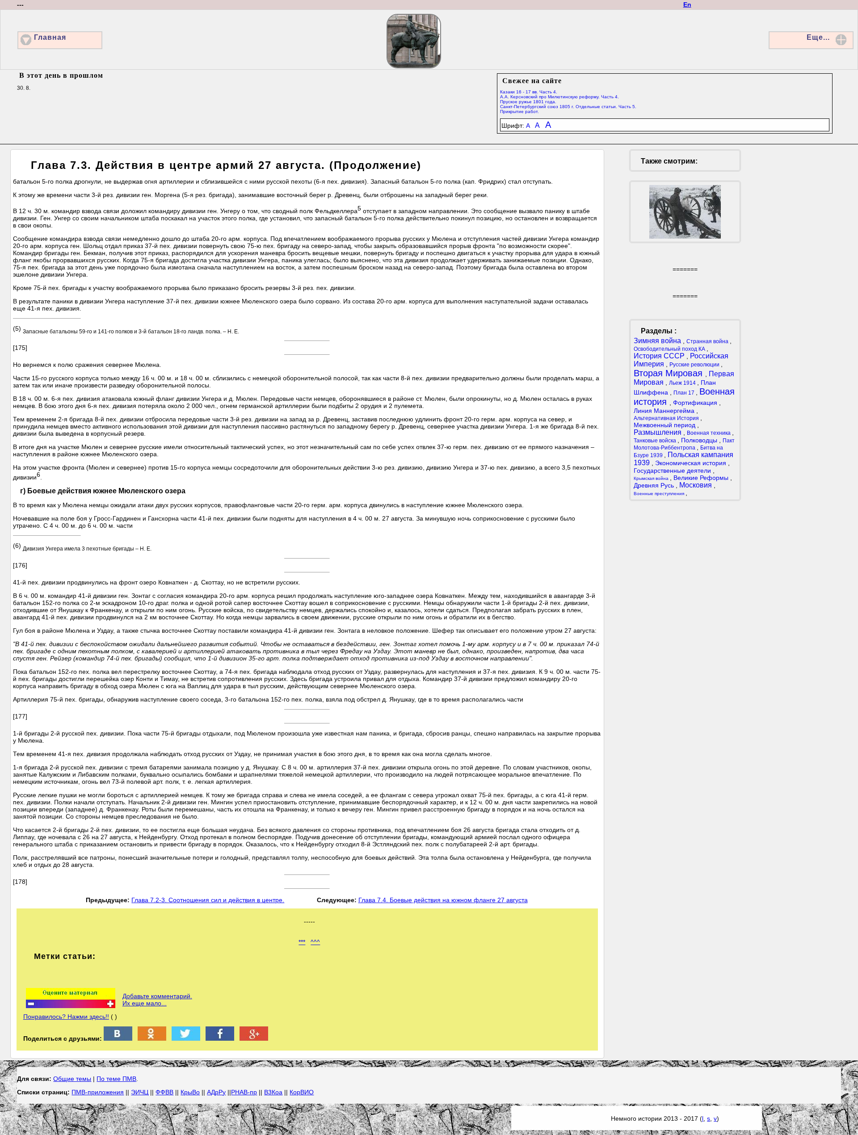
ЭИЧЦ (139, 1092)
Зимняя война (658, 341)
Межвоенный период (665, 425)
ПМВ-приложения (98, 1092)
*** (302, 942)
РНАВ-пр (244, 1092)
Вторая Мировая (669, 373)
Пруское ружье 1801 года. (528, 101)
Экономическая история (691, 463)
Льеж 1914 (683, 383)
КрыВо (190, 1092)
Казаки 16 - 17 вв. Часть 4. (528, 91)
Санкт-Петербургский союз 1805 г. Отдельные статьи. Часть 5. (568, 106)
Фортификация (696, 402)
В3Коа (273, 1092)
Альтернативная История (667, 418)
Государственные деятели (673, 470)
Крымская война (652, 478)
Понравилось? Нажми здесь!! (66, 1016)
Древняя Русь (655, 485)
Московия (696, 485)
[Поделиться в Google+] (254, 1038)
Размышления (658, 432)
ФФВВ (164, 1092)
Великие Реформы (701, 477)
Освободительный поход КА (670, 349)
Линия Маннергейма (665, 410)
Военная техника (709, 433)
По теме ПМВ (116, 1078)
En (687, 4)
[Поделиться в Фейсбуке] (220, 1038)
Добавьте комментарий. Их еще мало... (157, 999)
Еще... (818, 37)
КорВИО (302, 1092)
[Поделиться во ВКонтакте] (118, 1038)
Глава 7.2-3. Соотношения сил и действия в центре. (207, 900)
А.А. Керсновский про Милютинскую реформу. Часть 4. (559, 96)
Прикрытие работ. (519, 111)
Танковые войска (655, 440)
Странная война (708, 341)
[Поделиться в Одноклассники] (152, 1038)
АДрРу (216, 1092)
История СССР (660, 356)
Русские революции (695, 365)
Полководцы (700, 440)
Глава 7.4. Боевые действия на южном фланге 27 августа (443, 900)
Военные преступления (660, 493)
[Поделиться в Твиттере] (186, 1038)
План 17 (684, 393)
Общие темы (72, 1078)
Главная (50, 37)
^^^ (315, 942)
